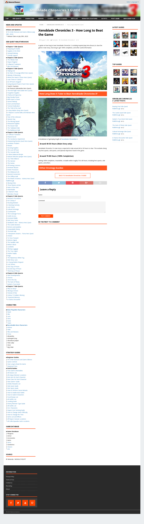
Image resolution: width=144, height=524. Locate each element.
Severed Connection (13, 174)
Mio (8, 314)
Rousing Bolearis (12, 203)
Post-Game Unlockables (15, 371)
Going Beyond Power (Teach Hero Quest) (20, 84)
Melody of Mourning (13, 75)
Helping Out (11, 71)
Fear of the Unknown (14, 117)
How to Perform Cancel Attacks (17, 390)
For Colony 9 (11, 200)
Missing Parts (11, 183)
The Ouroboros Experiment (16, 139)
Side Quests (17, 18)
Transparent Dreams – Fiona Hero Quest (20, 233)
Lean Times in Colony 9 (14, 79)
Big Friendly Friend (13, 97)
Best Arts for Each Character (16, 377)
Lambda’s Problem (13, 143)
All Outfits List (11, 399)
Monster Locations (89, 18)
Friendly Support (12, 55)
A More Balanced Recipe (15, 154)
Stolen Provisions (12, 170)
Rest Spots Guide (12, 388)
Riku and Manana (12, 66)
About (8, 489)
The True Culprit (12, 251)
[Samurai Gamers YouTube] (25, 503)
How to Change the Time (15, 415)
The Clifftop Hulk (12, 176)
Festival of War (12, 293)
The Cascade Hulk (13, 152)
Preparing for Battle (13, 49)
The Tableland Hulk (13, 128)
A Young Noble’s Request (15, 262)
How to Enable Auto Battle (15, 393)
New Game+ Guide (13, 382)
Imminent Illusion (12, 167)
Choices (9, 278)
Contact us (9, 483)
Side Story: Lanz (12, 260)
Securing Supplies (12, 148)
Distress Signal (12, 240)
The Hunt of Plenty (13, 282)
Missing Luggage (12, 249)
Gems (9, 442)
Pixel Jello (55, 40)
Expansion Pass (12, 366)
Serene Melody (12, 101)
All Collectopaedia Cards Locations (18, 421)
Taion (9, 323)
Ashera (9, 327)
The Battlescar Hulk (13, 130)
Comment (41, 200)
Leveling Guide (12, 401)
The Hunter (11, 163)
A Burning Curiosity (13, 205)
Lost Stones (11, 264)
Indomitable (11, 189)
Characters (29, 18)
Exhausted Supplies (13, 123)
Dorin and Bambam (13, 104)
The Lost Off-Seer (13, 150)
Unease (9, 236)
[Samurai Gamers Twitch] (32, 503)
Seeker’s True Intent (13, 284)
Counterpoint (11, 211)
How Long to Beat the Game (16, 364)
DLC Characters (12, 408)
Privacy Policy (10, 476)
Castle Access (11, 216)
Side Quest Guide (12, 386)
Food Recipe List (12, 397)
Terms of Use (10, 480)
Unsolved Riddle (12, 218)
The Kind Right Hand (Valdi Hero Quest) (19, 90)
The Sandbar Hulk (13, 242)
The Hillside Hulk (12, 60)
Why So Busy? (11, 289)
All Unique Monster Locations (16, 375)
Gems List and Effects (14, 417)
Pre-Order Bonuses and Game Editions (19, 360)
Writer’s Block (11, 244)
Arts (8, 449)
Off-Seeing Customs (13, 165)
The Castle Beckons (13, 225)
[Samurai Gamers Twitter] (18, 503)
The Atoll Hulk (11, 231)
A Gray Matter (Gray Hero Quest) (17, 110)
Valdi (8, 329)
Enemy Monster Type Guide (16, 404)
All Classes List (12, 373)
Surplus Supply (12, 253)
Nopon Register (12, 62)
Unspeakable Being (13, 229)
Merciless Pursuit (12, 194)
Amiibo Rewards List (13, 384)
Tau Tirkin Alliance (13, 159)
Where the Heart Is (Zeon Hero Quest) (19, 77)
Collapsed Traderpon (14, 64)
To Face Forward (12, 238)
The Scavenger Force (14, 214)
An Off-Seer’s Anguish (14, 82)
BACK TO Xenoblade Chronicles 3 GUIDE (72, 175)
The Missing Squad (13, 121)
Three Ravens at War (14, 185)
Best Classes (62, 18)
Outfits (104, 18)
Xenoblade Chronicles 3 (68, 40)
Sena (9, 318)
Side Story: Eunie (12, 220)
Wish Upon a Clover (13, 99)
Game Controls (12, 362)
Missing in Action (12, 291)
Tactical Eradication (13, 106)
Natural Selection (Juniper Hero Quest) (19, 156)
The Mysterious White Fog (15, 258)
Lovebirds (10, 247)
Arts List (74, 18)
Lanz (8, 316)
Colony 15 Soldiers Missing (15, 295)
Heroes (41, 18)
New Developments (13, 275)
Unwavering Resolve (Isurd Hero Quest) (19, 141)
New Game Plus (129, 18)
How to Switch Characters (15, 395)
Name (40, 195)
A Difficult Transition (13, 134)
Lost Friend (11, 207)
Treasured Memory (13, 297)
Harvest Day (11, 119)
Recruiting (9, 486)
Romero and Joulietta (14, 227)
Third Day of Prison (13, 271)
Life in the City (11, 280)
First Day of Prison (13, 267)
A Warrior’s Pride (12, 192)
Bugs (9, 255)
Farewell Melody (12, 53)
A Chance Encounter (13, 299)
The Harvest (11, 161)
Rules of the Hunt (13, 187)
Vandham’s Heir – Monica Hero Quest (19, 222)
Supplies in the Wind (13, 51)
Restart (9, 145)
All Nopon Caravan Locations (16, 419)
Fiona (9, 334)
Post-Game (115, 18)
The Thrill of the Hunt (14, 108)
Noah (9, 312)
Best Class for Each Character (16, 379)
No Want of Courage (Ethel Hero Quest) (20, 73)
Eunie (9, 321)
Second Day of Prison (14, 269)
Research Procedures (14, 198)
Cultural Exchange (13, 209)
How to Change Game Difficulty (17, 412)
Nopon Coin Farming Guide (16, 410)
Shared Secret (11, 137)
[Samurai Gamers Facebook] (11, 503)
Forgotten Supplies (13, 93)
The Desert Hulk (12, 126)
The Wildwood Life (13, 172)
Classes (50, 18)
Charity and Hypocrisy (14, 95)
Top (7, 18)
